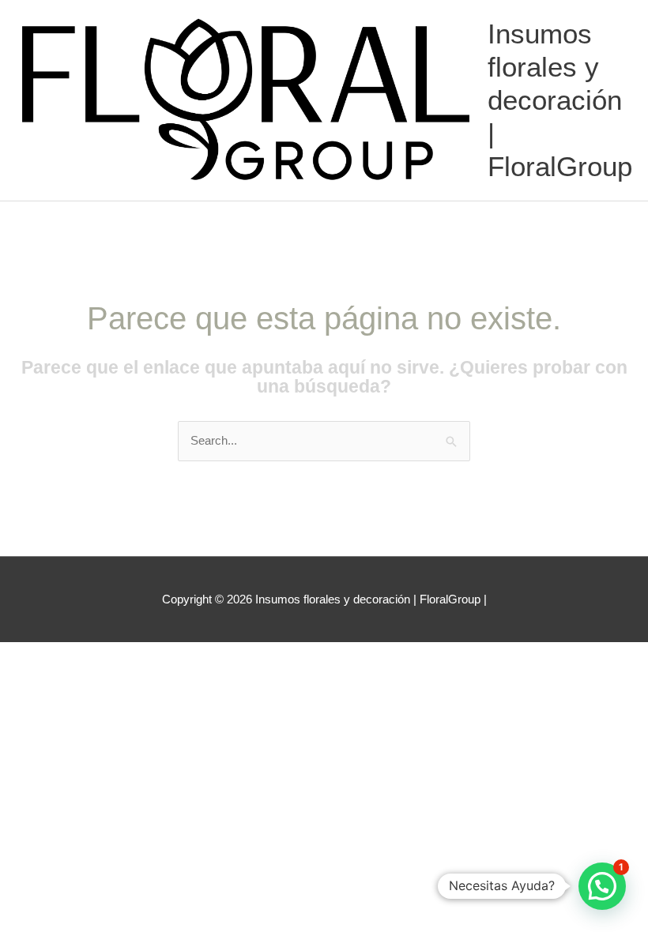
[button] (602, 886)
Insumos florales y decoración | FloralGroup (560, 100)
